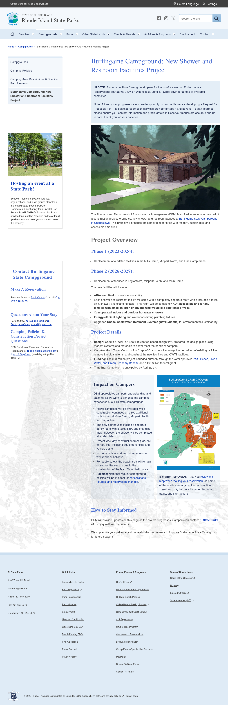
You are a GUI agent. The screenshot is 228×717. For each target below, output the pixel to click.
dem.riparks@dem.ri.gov (43, 351)
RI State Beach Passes (128, 596)
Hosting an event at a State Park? (32, 185)
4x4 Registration (124, 619)
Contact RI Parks (125, 671)
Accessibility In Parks (73, 581)
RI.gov (173, 585)
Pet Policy (121, 656)
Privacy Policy (69, 656)
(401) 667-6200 (22, 354)
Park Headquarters (71, 596)
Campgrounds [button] (51, 33)
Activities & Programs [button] (160, 33)
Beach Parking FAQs (72, 634)
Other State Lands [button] (97, 33)
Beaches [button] (27, 33)
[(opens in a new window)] (159, 18)
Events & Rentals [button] (128, 33)
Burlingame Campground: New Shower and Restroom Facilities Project (31, 96)
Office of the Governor (181, 577)
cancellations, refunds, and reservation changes (121, 480)
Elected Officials (178, 592)
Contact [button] (208, 33)
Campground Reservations (129, 634)
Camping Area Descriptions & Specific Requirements (34, 81)
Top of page (132, 695)
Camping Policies (21, 70)
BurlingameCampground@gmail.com (31, 324)
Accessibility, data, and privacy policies (101, 695)
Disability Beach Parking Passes (132, 589)
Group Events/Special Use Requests (135, 649)
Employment (187, 34)
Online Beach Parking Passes (131, 604)
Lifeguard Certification (73, 619)
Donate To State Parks (127, 664)
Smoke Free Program (127, 626)
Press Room (68, 649)
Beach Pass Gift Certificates (130, 611)
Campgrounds (25, 46)
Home (11, 46)
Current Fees (123, 581)
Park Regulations (70, 589)
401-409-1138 (36, 321)
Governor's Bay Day (72, 626)
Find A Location (70, 641)
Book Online (38, 297)
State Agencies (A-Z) (180, 600)
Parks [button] (73, 33)
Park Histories (69, 604)
